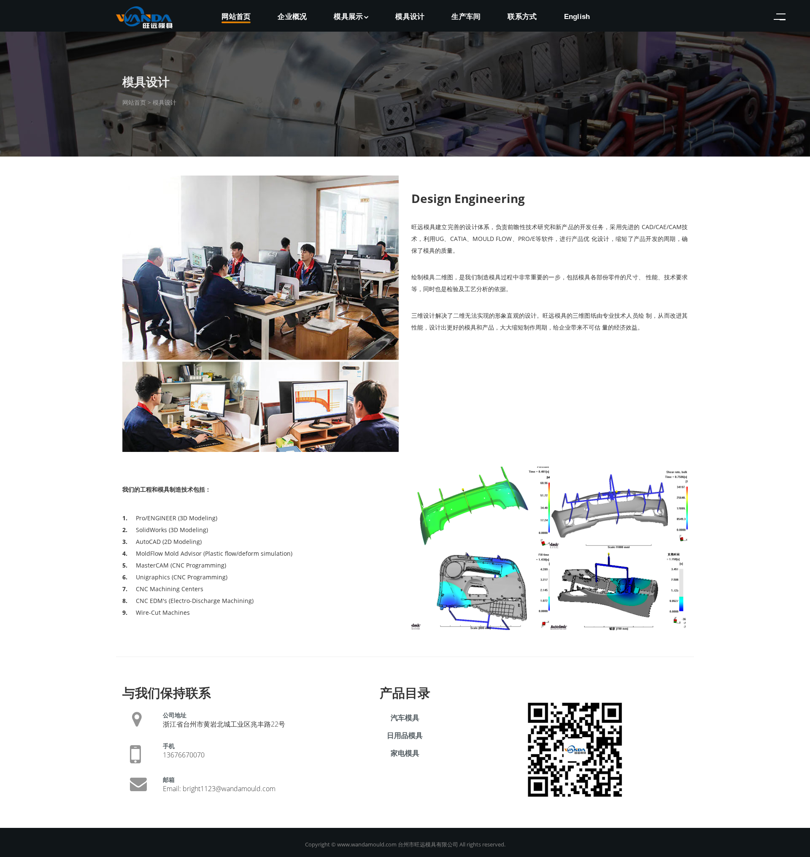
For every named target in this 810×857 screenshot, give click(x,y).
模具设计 (409, 17)
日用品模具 (405, 735)
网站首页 (236, 17)
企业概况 (292, 17)
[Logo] (144, 14)
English (577, 17)
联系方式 (522, 17)
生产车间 (466, 17)
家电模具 (405, 753)
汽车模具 (405, 717)
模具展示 (348, 17)
